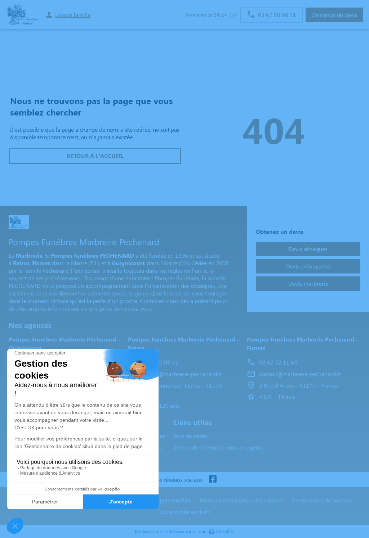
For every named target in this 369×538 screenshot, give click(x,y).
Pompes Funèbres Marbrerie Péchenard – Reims (184, 343)
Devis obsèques (308, 249)
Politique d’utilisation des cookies (241, 500)
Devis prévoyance (308, 266)
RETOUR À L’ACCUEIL (95, 155)
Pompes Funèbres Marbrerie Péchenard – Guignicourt (64, 343)
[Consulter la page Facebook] (212, 479)
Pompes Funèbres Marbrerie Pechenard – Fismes (303, 343)
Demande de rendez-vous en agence (219, 447)
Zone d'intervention (184, 511)
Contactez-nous (159, 300)
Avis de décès (190, 435)
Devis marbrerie (308, 283)
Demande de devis (334, 14)
